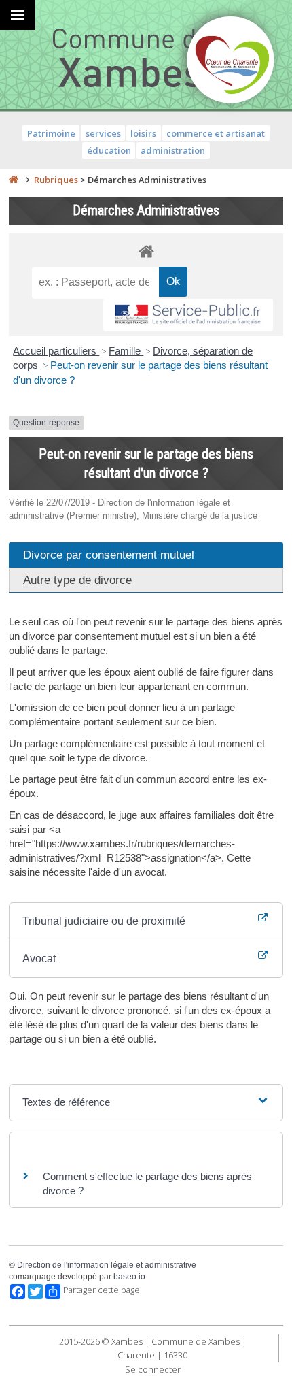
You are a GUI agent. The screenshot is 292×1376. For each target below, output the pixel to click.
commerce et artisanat (215, 133)
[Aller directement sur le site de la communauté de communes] (231, 61)
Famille (126, 351)
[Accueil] (13, 180)
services (103, 133)
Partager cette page (101, 1290)
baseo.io (129, 1276)
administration (173, 150)
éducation (109, 150)
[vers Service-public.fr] (188, 315)
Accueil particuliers (56, 351)
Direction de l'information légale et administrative (106, 1265)
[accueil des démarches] (146, 250)
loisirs (143, 133)
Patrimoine (51, 133)
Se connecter (153, 1369)
